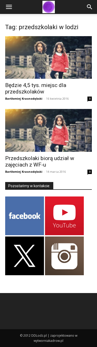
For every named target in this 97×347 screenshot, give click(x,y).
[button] (9, 7)
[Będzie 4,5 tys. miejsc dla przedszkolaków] (48, 57)
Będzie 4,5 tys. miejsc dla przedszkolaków (35, 88)
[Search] (90, 7)
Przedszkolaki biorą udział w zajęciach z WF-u (39, 161)
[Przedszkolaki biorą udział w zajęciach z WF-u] (48, 130)
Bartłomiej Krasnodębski (23, 98)
